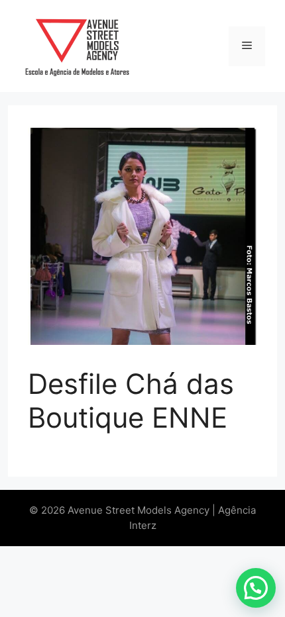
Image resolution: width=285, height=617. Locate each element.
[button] (256, 588)
